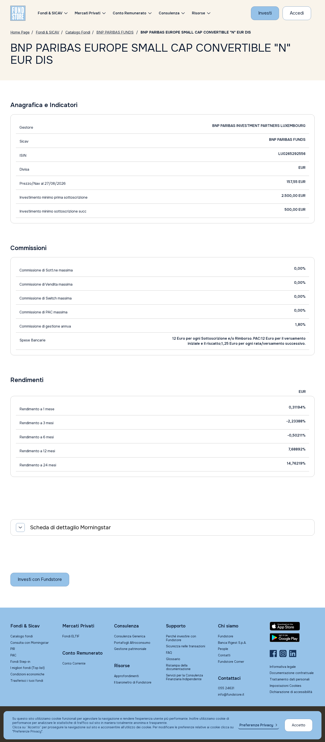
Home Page (20, 32)
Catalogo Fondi (77, 32)
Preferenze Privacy (256, 725)
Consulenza (169, 13)
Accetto (298, 725)
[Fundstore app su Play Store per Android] (292, 637)
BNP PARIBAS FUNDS (115, 32)
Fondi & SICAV (47, 32)
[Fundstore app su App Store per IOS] (292, 626)
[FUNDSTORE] (17, 13)
